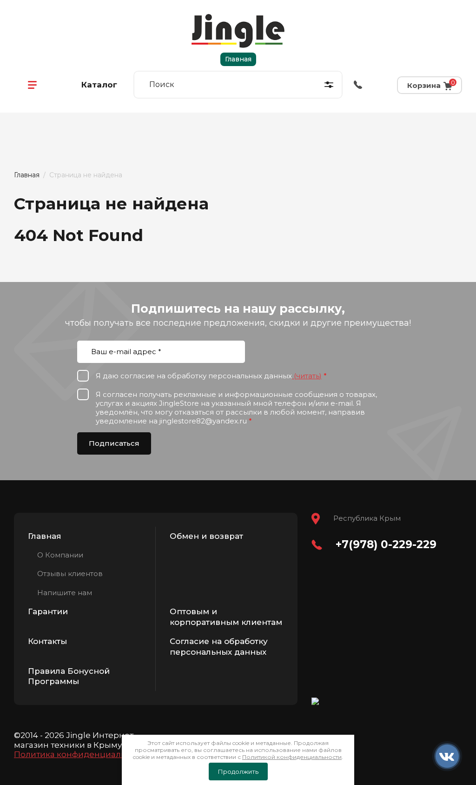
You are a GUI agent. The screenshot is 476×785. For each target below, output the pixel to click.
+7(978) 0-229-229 (386, 544)
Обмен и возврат (206, 536)
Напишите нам (64, 592)
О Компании (60, 554)
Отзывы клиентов (70, 573)
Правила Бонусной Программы (69, 676)
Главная (238, 59)
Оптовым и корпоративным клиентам (226, 617)
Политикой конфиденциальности (292, 756)
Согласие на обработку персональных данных (219, 647)
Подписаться (114, 443)
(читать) (307, 375)
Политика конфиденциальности (82, 754)
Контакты (47, 641)
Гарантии (48, 611)
